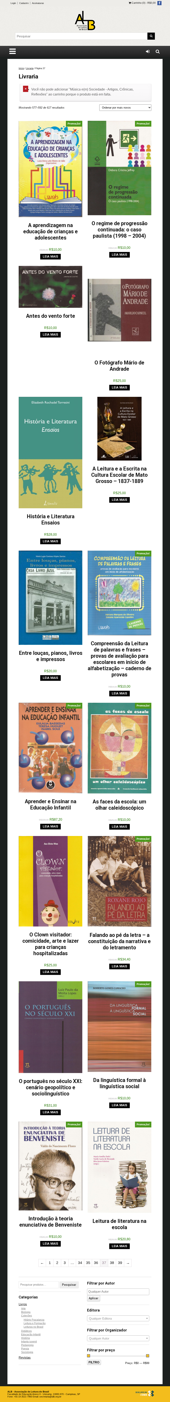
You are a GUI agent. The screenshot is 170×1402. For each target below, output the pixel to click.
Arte (23, 1308)
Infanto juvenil (29, 1341)
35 (88, 1263)
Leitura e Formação (35, 1323)
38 (112, 1263)
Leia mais (50, 256)
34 (80, 1263)
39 (120, 1263)
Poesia (25, 1348)
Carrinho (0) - (143, 2)
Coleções (26, 1315)
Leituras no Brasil (33, 1326)
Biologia (25, 1312)
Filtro (94, 1362)
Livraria (29, 68)
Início (21, 68)
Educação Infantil (31, 1334)
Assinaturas (38, 3)
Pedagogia (27, 1345)
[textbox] (119, 1291)
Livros (23, 1304)
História (25, 1338)
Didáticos (26, 1331)
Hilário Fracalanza (34, 1319)
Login (13, 3)
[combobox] (118, 1318)
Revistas (25, 1357)
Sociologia (27, 1352)
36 (96, 1263)
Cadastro (24, 3)
